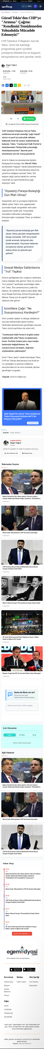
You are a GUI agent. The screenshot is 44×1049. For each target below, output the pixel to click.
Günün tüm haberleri (21, 934)
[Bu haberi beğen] (11, 118)
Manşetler (33, 985)
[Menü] (40, 6)
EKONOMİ (8, 1017)
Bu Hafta (22, 735)
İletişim (7, 985)
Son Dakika (33, 982)
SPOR (6, 1006)
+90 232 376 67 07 (25, 1043)
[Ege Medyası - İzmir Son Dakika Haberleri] (7, 6)
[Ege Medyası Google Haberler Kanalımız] (3, 85)
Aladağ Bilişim (27, 1039)
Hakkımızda (8, 982)
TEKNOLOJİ (8, 1013)
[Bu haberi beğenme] (18, 118)
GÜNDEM (7, 1009)
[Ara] (35, 6)
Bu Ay (34, 735)
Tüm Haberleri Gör (12, 453)
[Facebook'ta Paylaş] (7, 85)
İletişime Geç (28, 453)
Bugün (10, 735)
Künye (6, 995)
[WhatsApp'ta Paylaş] (15, 85)
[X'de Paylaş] (11, 85)
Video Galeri (21, 982)
